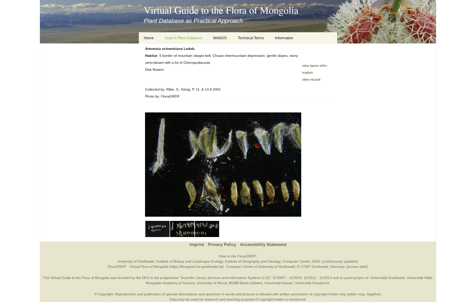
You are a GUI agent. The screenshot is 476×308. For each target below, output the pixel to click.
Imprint (197, 244)
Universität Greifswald (387, 278)
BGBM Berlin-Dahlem (246, 283)
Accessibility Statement (263, 244)
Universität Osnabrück (312, 283)
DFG (145, 278)
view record (311, 79)
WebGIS (220, 38)
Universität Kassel (279, 283)
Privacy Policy (222, 244)
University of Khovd (212, 283)
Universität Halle (419, 278)
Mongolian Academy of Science (170, 283)
